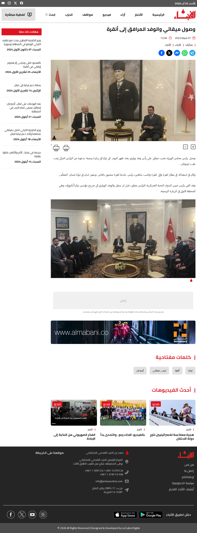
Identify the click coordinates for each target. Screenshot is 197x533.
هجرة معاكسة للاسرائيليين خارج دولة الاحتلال (172, 436)
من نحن (189, 464)
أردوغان (140, 370)
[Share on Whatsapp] (185, 53)
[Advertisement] (123, 300)
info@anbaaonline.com (109, 481)
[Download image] (54, 138)
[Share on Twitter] (169, 53)
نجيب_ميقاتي (159, 370)
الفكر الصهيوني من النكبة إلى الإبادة (74, 436)
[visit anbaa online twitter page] (21, 514)
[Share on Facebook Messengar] (177, 53)
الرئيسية (158, 14)
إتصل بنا (189, 471)
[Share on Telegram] (192, 53)
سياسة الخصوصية (183, 483)
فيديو (107, 14)
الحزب (69, 14)
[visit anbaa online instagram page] (43, 514)
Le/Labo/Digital (131, 528)
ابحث (52, 14)
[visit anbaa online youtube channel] (32, 514)
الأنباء (178, 45)
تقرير (188, 429)
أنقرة (177, 370)
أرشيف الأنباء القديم (181, 489)
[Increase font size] (193, 147)
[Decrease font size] (185, 147)
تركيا (190, 370)
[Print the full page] (65, 147)
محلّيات (189, 45)
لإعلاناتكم (188, 477)
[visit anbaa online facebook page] (10, 514)
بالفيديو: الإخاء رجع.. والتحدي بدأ (122, 435)
